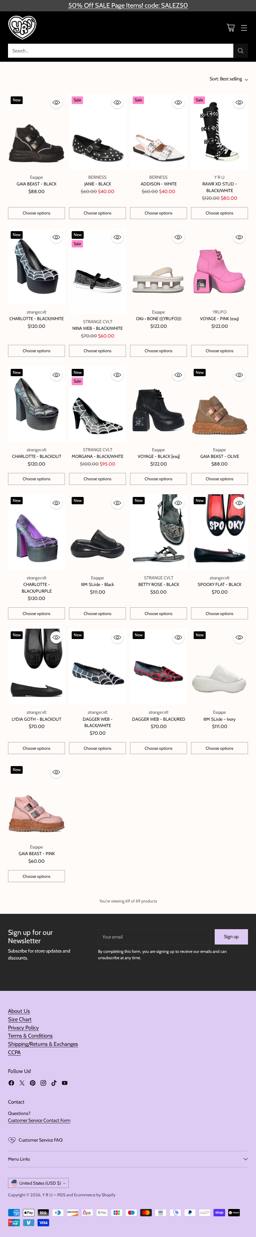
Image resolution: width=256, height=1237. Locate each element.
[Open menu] (244, 27)
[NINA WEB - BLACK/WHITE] (97, 271)
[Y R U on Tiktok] (54, 1084)
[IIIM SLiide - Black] (97, 532)
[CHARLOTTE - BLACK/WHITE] (36, 266)
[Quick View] (56, 102)
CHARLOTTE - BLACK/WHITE (36, 318)
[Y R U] (23, 27)
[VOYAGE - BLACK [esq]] (158, 404)
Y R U (47, 1194)
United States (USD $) (40, 1183)
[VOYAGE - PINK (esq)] (219, 266)
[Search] (240, 51)
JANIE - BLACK (97, 183)
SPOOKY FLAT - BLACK (219, 584)
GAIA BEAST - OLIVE (219, 456)
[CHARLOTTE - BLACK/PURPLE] (36, 532)
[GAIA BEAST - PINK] (36, 801)
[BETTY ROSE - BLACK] (158, 532)
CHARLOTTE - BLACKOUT (36, 456)
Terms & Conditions (30, 1035)
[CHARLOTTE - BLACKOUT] (36, 404)
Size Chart (20, 1019)
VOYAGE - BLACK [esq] (159, 456)
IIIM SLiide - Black (97, 584)
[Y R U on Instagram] (43, 1084)
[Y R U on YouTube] (65, 1084)
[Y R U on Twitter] (22, 1084)
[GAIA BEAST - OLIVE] (219, 404)
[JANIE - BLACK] (97, 132)
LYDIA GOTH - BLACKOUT (36, 719)
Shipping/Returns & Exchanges (43, 1044)
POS (61, 1194)
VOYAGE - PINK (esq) (219, 318)
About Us (19, 1011)
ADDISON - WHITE (159, 183)
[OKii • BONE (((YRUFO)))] (158, 266)
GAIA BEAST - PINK (37, 853)
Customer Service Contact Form (39, 1120)
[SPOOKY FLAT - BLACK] (219, 532)
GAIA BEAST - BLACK (36, 183)
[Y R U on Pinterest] (33, 1084)
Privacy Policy (23, 1027)
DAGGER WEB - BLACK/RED (158, 719)
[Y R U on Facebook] (11, 1084)
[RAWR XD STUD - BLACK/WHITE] (219, 132)
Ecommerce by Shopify (94, 1194)
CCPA (14, 1052)
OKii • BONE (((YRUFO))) (158, 318)
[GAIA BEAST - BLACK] (36, 132)
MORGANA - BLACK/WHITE (97, 456)
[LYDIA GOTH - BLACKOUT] (36, 667)
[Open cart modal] (230, 27)
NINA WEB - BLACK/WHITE (97, 328)
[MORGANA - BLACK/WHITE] (97, 404)
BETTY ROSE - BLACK (158, 584)
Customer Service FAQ (41, 1140)
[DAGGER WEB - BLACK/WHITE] (97, 667)
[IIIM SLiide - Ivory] (219, 667)
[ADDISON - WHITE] (158, 132)
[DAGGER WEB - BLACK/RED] (158, 667)
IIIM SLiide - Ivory (219, 719)
